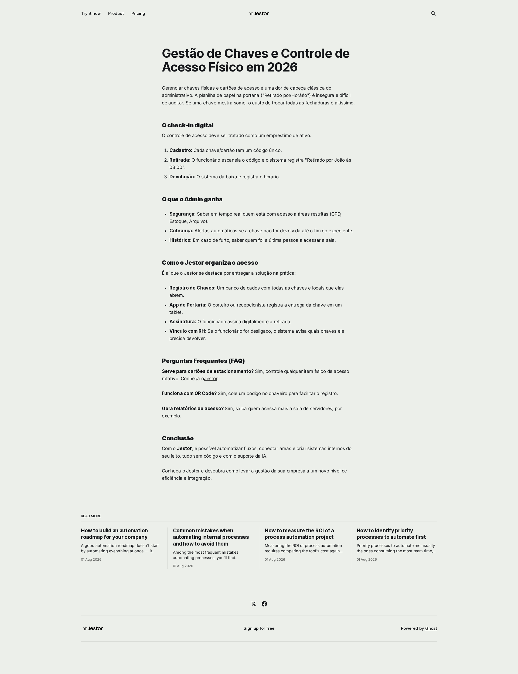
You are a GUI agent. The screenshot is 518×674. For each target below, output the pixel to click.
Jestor (210, 378)
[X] (253, 604)
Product (116, 13)
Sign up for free (259, 628)
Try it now (91, 13)
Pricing (138, 13)
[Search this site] (433, 13)
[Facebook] (264, 604)
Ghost (431, 628)
